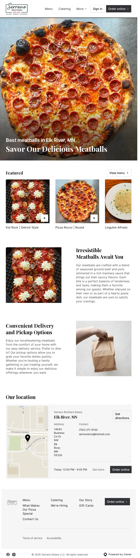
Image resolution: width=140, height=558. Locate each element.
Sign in (97, 9)
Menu (49, 9)
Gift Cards (86, 505)
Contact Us (30, 519)
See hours (98, 469)
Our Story (85, 500)
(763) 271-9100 (88, 430)
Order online (120, 469)
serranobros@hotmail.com (94, 434)
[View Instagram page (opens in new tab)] (14, 554)
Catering (65, 9)
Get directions (122, 416)
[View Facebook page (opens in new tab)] (8, 554)
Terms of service (32, 538)
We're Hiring (59, 505)
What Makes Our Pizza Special (31, 509)
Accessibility (54, 538)
